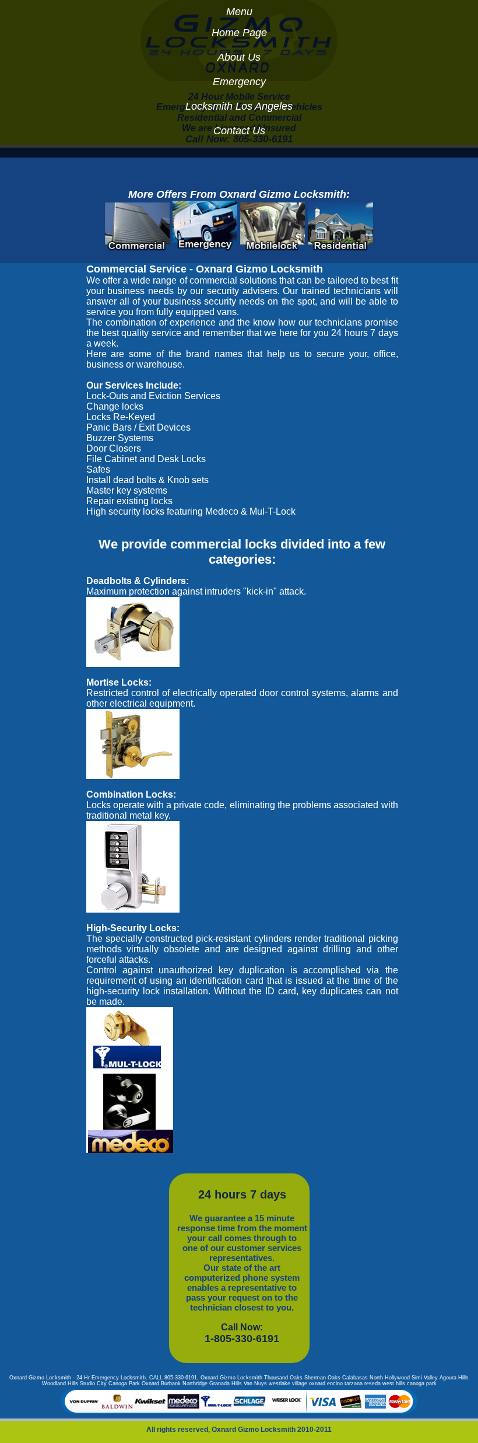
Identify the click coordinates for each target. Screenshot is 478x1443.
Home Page (239, 33)
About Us (239, 57)
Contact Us (239, 131)
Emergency (239, 82)
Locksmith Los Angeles (239, 106)
